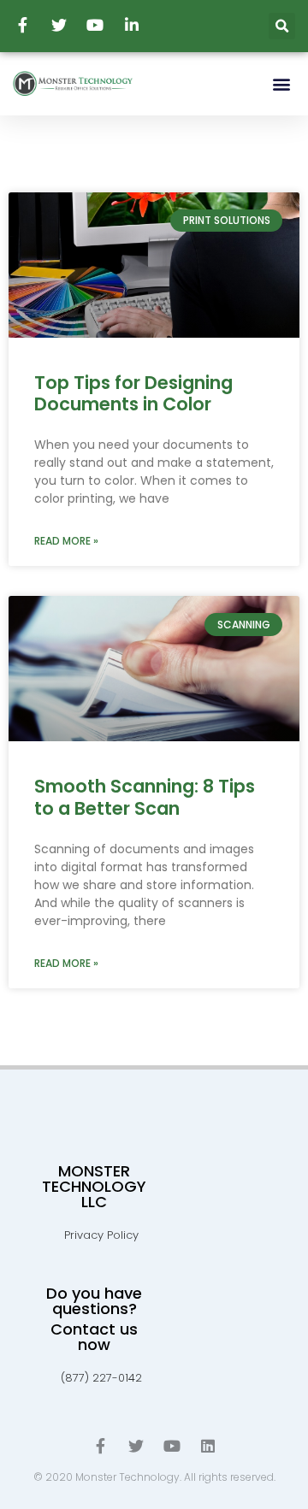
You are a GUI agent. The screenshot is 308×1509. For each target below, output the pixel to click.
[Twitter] (136, 1445)
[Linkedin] (208, 1445)
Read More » (66, 540)
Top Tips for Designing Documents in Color (133, 393)
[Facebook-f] (100, 1445)
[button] (281, 83)
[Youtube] (172, 1445)
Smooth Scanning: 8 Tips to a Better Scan (144, 797)
